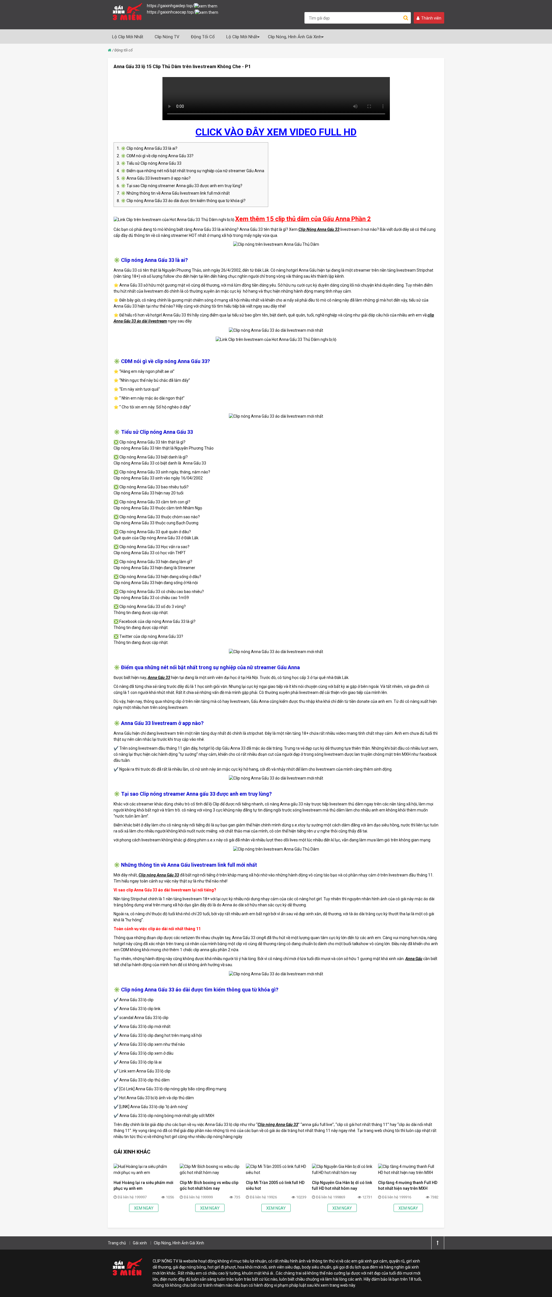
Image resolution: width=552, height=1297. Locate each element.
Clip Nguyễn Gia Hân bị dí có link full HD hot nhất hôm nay (342, 1185)
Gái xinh (140, 1243)
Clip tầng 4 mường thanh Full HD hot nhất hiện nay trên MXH (407, 1185)
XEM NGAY (144, 1208)
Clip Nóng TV (167, 36)
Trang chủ (117, 1243)
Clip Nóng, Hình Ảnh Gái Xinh (294, 36)
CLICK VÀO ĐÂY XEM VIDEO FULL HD (275, 132)
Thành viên (431, 18)
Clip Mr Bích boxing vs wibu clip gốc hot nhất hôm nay (209, 1185)
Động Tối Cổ (203, 36)
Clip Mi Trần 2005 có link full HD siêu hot (275, 1185)
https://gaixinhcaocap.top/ (171, 12)
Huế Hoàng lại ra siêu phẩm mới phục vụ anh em (143, 1185)
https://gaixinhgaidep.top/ (170, 5)
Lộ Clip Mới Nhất (127, 36)
